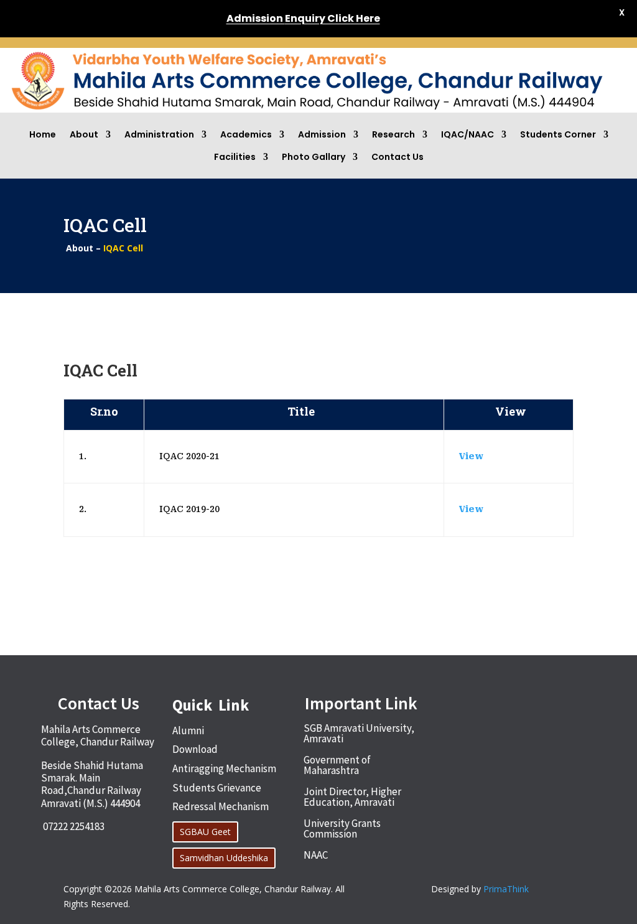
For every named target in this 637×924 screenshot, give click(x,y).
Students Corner (558, 134)
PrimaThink (506, 889)
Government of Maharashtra (337, 765)
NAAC (316, 855)
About (84, 134)
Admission (322, 134)
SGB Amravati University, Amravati (359, 733)
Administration (159, 134)
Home (42, 134)
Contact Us (397, 157)
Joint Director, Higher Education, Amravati (352, 797)
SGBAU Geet (205, 832)
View (471, 456)
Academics (246, 134)
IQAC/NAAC (467, 134)
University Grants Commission (342, 828)
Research (393, 134)
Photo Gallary (313, 157)
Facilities (235, 157)
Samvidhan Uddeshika (224, 858)
